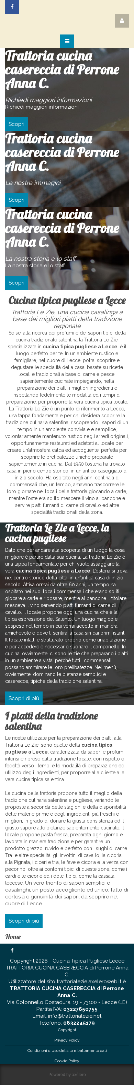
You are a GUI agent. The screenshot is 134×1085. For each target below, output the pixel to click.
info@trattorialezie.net (74, 1016)
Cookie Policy (67, 1060)
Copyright (67, 1029)
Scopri (16, 124)
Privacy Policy (67, 1040)
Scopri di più (24, 698)
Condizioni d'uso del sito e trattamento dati (67, 1050)
